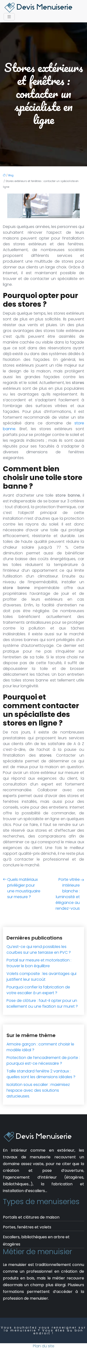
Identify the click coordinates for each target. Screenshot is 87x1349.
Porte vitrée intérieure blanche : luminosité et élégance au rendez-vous (68, 894)
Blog (11, 175)
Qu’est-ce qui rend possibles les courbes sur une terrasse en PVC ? (39, 949)
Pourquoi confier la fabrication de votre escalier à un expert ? (38, 990)
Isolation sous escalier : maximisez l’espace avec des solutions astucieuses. (38, 1090)
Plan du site (43, 1346)
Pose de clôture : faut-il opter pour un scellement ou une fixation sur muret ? (42, 1003)
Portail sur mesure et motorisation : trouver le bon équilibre (39, 963)
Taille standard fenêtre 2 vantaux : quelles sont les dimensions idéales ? (41, 1074)
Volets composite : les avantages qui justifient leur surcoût (41, 976)
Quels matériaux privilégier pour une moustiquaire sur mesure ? (23, 888)
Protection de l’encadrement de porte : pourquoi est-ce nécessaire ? (43, 1060)
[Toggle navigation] (9, 16)
